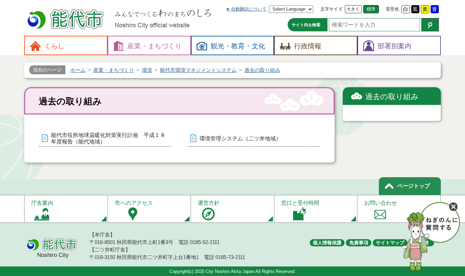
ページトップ (413, 186)
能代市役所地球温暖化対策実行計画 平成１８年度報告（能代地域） (108, 138)
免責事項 (358, 242)
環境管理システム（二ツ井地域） (240, 138)
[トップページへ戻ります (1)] (66, 20)
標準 (371, 9)
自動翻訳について (249, 9)
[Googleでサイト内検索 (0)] (430, 24)
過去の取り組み (392, 96)
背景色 (392, 9)
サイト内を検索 (306, 24)
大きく (353, 9)
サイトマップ (390, 242)
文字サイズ (331, 9)
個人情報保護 (327, 242)
